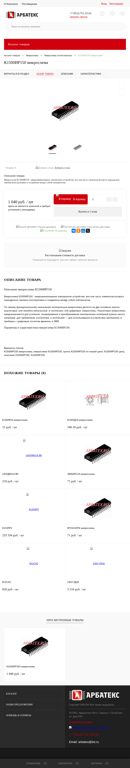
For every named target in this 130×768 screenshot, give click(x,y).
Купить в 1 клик (87, 211)
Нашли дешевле (47, 226)
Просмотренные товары (65, 620)
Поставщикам (29, 4)
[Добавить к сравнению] (122, 93)
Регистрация (116, 3)
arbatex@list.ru (88, 742)
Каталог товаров (19, 44)
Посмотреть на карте (80, 722)
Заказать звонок (78, 16)
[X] (88, 231)
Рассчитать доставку (98, 226)
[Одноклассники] (78, 231)
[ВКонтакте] (74, 231)
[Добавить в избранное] (122, 85)
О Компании (11, 4)
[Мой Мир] (83, 231)
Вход (104, 3)
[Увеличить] (65, 111)
